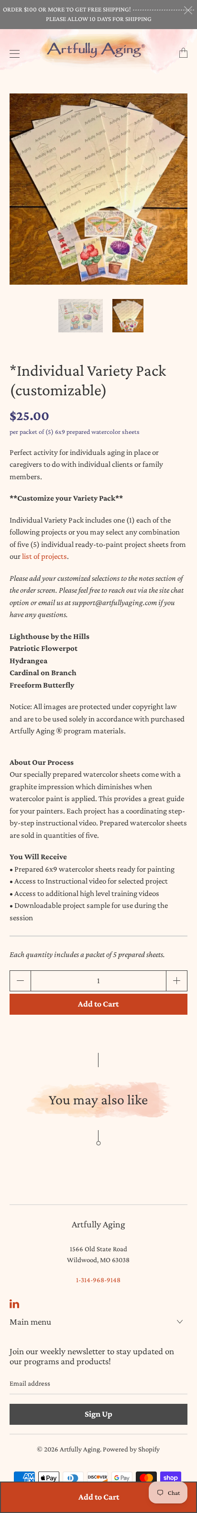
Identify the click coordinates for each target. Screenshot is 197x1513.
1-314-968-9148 (98, 1280)
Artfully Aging (80, 1449)
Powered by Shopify (131, 1449)
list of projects (44, 556)
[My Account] (12, 54)
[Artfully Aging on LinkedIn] (14, 1303)
